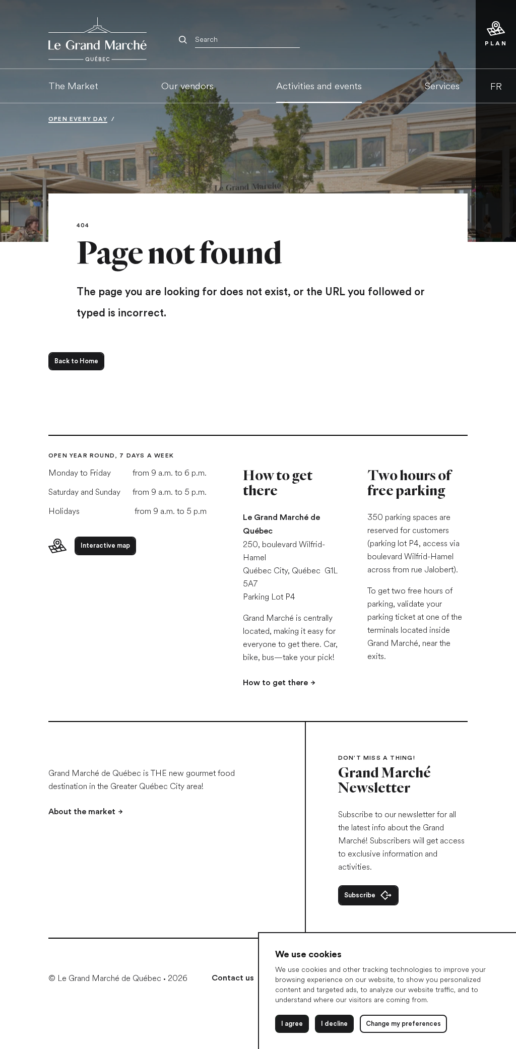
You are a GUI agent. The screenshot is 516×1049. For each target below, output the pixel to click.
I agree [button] (292, 1023)
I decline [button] (334, 1023)
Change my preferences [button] (403, 1023)
